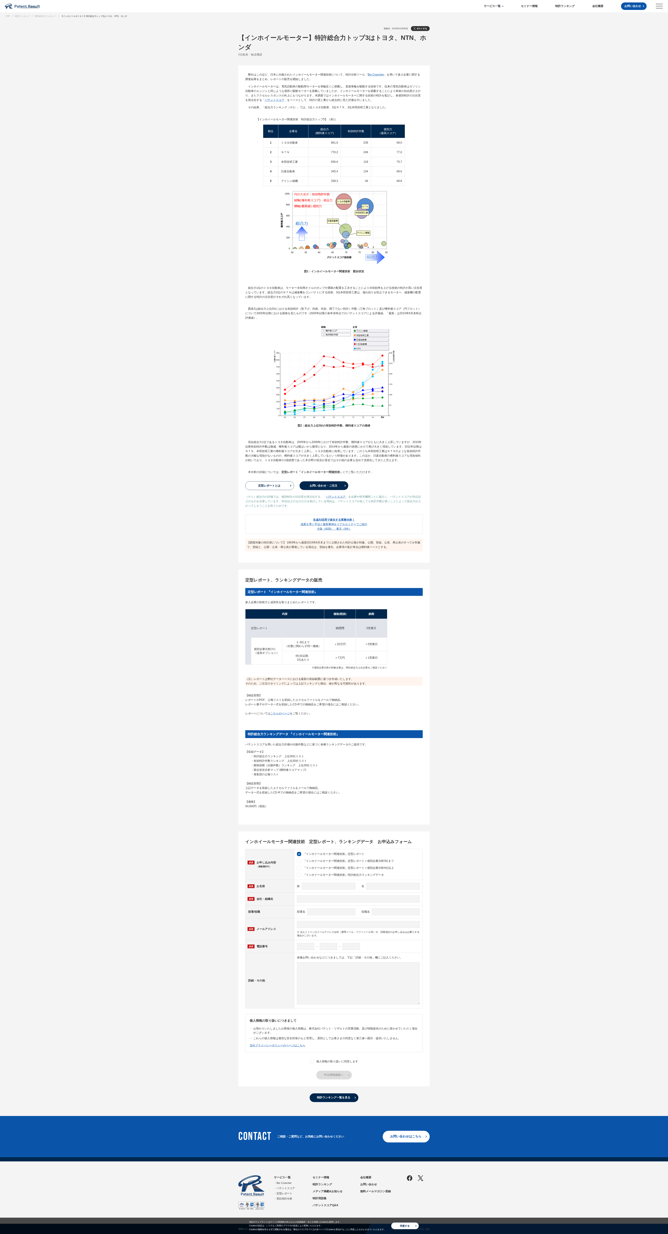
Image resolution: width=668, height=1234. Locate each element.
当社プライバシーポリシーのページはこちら (277, 1045)
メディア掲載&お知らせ (328, 1191)
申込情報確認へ (333, 1074)
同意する (405, 1225)
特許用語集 (320, 1198)
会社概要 (597, 6)
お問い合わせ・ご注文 (323, 485)
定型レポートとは (269, 485)
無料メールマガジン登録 (375, 1191)
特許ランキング (565, 6)
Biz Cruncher (376, 74)
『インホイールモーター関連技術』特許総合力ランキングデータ (343, 874)
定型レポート (284, 1193)
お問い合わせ (632, 6)
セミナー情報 (529, 6)
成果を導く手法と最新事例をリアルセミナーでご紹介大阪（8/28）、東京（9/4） (334, 524)
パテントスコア (274, 100)
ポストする (422, 28)
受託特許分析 (284, 1198)
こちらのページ (280, 713)
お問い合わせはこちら (406, 1136)
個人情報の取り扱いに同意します (337, 1061)
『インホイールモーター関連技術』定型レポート (333, 853)
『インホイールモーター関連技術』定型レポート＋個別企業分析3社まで (348, 860)
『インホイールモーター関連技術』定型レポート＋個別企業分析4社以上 (348, 867)
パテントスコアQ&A (325, 1205)
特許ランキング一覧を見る (333, 1097)
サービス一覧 (492, 6)
